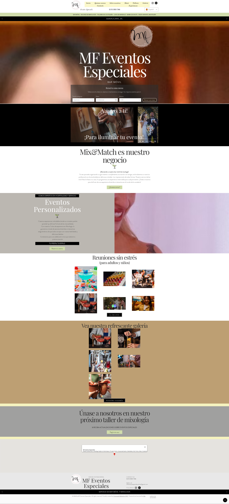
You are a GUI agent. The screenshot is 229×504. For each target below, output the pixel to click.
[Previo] (2, 19)
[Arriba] (225, 500)
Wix (144, 496)
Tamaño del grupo (77, 96)
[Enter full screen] (131, 141)
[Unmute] (76, 141)
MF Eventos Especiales (96, 483)
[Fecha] (116, 100)
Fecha (97, 96)
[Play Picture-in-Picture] (128, 141)
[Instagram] (152, 3)
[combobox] (83, 100)
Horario (121, 96)
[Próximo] (226, 19)
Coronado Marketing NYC (121, 496)
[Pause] (73, 141)
